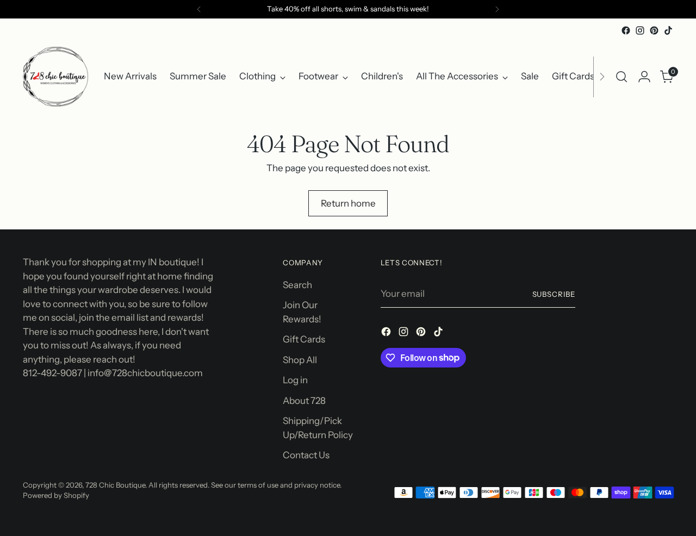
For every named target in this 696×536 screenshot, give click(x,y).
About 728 (304, 400)
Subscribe (554, 294)
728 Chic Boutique (115, 485)
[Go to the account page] (644, 77)
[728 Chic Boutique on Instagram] (640, 30)
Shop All (300, 359)
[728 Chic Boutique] (55, 77)
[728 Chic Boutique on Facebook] (626, 30)
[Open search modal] (621, 77)
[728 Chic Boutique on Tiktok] (668, 30)
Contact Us (306, 455)
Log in (295, 380)
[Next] (497, 9)
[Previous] (199, 9)
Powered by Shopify (56, 495)
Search (297, 284)
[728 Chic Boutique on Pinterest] (654, 30)
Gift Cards (304, 339)
